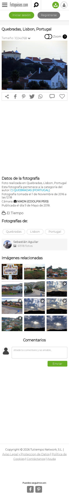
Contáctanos (36, 459)
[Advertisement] (34, 138)
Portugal (55, 231)
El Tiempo (12, 213)
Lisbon (35, 231)
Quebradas (13, 231)
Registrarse (49, 15)
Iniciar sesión (21, 15)
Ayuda (51, 459)
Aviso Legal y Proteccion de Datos (26, 454)
